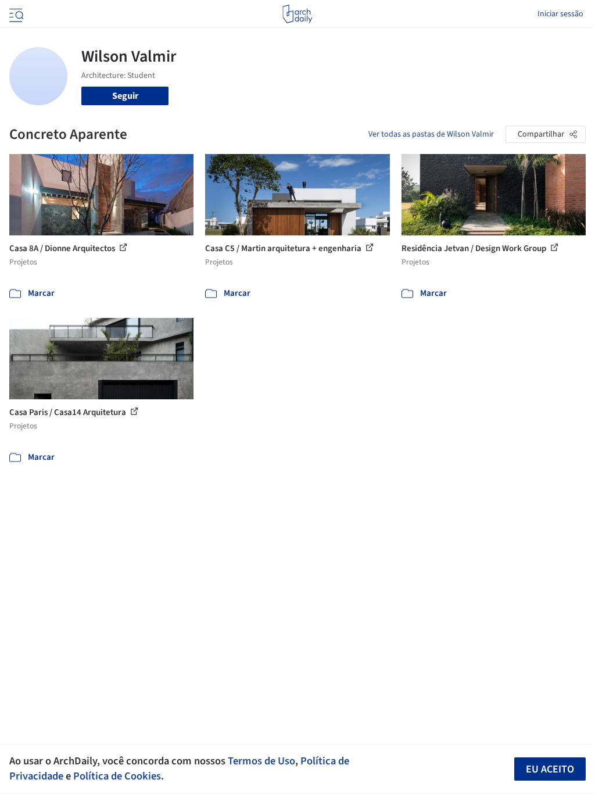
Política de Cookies (117, 776)
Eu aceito (550, 769)
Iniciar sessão (560, 14)
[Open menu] (15, 14)
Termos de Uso (261, 760)
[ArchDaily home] (297, 14)
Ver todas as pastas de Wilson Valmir (431, 134)
